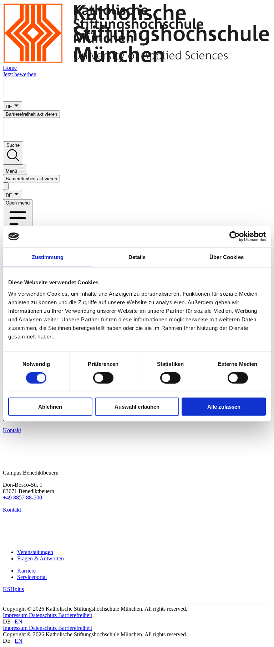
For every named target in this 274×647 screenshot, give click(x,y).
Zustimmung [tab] (48, 257)
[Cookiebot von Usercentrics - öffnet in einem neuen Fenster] (234, 236)
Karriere (26, 571)
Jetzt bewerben (19, 74)
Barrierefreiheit (75, 615)
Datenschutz (43, 615)
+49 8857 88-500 (22, 498)
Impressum (16, 615)
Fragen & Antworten (40, 558)
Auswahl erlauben (137, 406)
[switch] (103, 378)
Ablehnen (50, 406)
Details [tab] (137, 257)
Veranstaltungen (35, 552)
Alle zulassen (223, 406)
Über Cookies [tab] (226, 257)
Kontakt (12, 430)
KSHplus (13, 589)
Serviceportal (32, 577)
